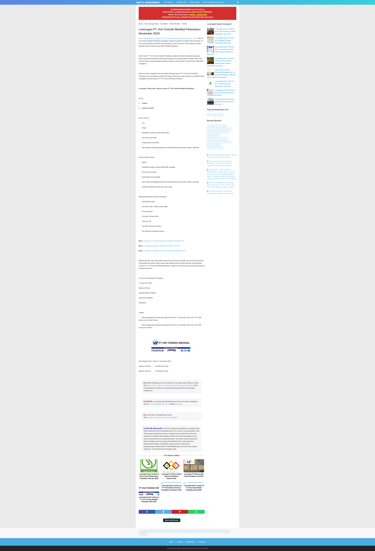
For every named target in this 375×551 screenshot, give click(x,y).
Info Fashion (221, 126)
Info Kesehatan (213, 135)
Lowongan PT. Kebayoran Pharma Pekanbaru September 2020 (164, 251)
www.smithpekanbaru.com (159, 404)
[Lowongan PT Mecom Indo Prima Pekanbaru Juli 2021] (194, 465)
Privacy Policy (190, 542)
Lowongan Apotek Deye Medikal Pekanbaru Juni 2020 (161, 246)
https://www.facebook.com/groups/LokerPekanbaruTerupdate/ (170, 385)
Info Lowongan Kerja (215, 115)
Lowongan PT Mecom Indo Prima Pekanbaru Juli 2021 (194, 475)
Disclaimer (202, 542)
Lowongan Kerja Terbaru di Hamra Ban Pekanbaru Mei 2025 (224, 101)
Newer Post (171, 518)
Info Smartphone (214, 145)
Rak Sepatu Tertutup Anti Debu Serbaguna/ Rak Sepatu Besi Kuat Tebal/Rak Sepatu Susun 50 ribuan (219, 163)
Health (173, 531)
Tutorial (143, 534)
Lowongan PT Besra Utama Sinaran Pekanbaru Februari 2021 (171, 476)
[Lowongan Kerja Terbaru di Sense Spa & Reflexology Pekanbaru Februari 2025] (149, 465)
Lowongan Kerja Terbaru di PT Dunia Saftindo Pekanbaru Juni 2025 (224, 83)
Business (153, 531)
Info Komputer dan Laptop (217, 138)
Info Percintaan (224, 141)
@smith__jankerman (197, 14)
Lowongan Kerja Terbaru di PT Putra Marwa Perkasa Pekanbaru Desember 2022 (171, 488)
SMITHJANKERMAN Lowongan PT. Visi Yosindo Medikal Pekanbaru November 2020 (167, 38)
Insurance (189, 531)
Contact (179, 542)
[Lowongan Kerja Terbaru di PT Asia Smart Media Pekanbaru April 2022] (194, 483)
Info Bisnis (211, 126)
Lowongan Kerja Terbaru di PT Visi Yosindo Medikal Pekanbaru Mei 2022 (149, 499)
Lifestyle (198, 531)
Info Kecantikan (222, 132)
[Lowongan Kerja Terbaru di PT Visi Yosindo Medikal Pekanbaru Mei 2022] (149, 488)
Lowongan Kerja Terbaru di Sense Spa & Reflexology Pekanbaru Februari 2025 (149, 476)
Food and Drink (163, 531)
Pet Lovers (207, 531)
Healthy (180, 531)
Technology (217, 531)
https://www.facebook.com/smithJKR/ (163, 417)
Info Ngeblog (212, 141)
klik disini (179, 404)
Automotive (144, 531)
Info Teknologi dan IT (215, 148)
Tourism (226, 531)
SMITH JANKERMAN (147, 2)
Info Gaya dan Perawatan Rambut (219, 129)
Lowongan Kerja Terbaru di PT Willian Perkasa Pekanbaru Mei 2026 (224, 40)
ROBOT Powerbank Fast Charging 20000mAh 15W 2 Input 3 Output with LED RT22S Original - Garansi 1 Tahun (220, 185)
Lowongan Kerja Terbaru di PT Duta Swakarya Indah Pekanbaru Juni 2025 (225, 31)
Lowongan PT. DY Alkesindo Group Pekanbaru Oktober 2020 (163, 241)
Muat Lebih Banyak (171, 520)
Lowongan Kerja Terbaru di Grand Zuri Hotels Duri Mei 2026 (224, 92)
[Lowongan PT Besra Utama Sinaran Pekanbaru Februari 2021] (171, 465)
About (171, 542)
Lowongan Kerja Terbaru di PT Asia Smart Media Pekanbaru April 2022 (194, 488)
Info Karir (211, 132)
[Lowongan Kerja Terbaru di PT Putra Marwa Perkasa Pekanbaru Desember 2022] (171, 483)
